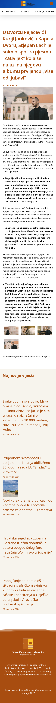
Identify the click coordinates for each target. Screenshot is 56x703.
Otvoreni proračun (16, 664)
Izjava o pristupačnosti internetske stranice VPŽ (28, 674)
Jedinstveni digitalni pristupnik (20, 668)
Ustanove (44, 671)
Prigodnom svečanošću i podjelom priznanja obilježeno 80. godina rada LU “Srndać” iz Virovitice (26, 465)
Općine (31, 671)
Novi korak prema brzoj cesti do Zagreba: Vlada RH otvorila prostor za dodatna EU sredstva (27, 505)
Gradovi (21, 671)
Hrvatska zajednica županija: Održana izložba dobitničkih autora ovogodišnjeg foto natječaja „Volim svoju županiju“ (27, 545)
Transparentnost (37, 664)
